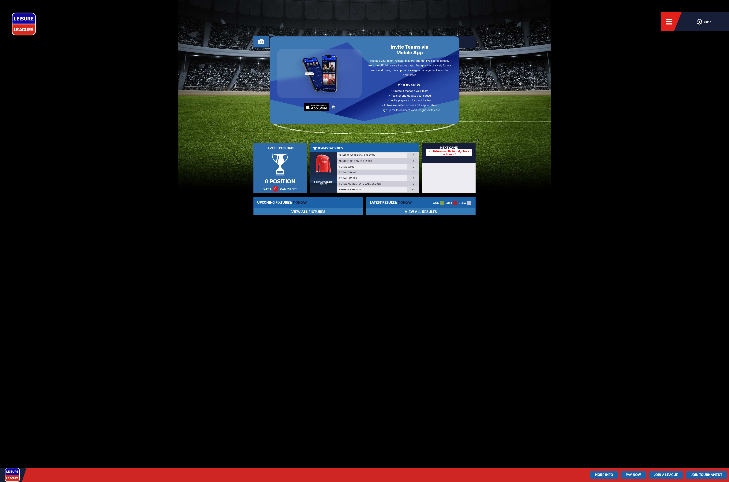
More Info (604, 475)
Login (707, 22)
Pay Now (633, 475)
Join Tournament (706, 475)
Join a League (666, 475)
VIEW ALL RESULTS (421, 212)
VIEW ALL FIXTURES (308, 212)
